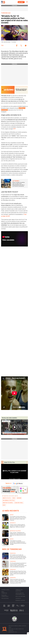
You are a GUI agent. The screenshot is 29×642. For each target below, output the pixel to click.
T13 (2, 45)
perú (13, 498)
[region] (14, 638)
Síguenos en (8, 483)
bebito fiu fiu (7, 498)
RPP (14, 129)
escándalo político (9, 500)
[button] (16, 45)
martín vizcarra (8, 502)
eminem (19, 498)
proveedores (5, 598)
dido (4, 505)
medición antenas (20, 596)
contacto (18, 598)
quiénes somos (5, 589)
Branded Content (20, 600)
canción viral (19, 502)
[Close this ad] (28, 633)
